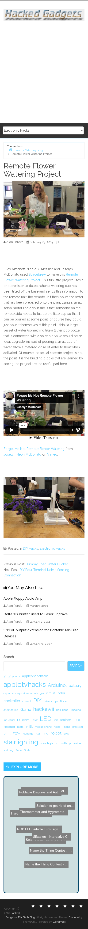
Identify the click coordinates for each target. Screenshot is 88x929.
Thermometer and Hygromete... (44, 808)
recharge (28, 733)
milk (29, 726)
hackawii (43, 709)
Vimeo (52, 454)
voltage (66, 743)
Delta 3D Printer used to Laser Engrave (36, 614)
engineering (11, 709)
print (7, 733)
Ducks (63, 701)
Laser (34, 720)
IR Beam (23, 720)
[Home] (10, 150)
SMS (66, 733)
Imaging (76, 709)
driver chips (51, 701)
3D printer (14, 676)
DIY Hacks (30, 548)
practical (77, 726)
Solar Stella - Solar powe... (44, 830)
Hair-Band (62, 709)
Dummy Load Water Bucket (47, 564)
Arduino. (57, 685)
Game (25, 709)
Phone (66, 726)
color (61, 693)
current (26, 701)
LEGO (76, 720)
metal (20, 726)
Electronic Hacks (52, 548)
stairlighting (21, 742)
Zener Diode (22, 750)
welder (77, 743)
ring (45, 733)
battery (75, 685)
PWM (16, 733)
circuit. (51, 693)
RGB (37, 733)
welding (8, 750)
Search (9, 657)
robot (55, 733)
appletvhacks (25, 684)
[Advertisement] (44, 72)
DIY (37, 700)
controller (12, 701)
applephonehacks (35, 676)
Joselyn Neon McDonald (22, 454)
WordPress (59, 921)
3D (5, 676)
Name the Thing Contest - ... (49, 824)
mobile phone (43, 726)
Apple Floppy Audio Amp (23, 598)
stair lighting (49, 743)
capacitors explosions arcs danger (24, 693)
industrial (9, 720)
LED (45, 718)
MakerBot (9, 726)
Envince (74, 917)
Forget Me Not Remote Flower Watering (34, 449)
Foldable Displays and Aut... (31, 796)
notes (57, 726)
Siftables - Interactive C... (50, 837)
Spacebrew (37, 274)
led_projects (62, 720)
